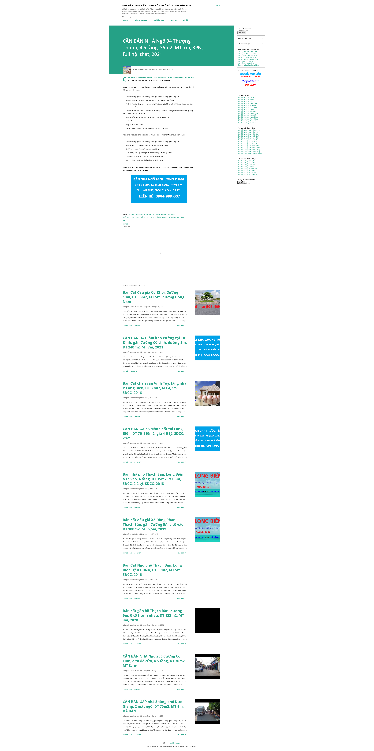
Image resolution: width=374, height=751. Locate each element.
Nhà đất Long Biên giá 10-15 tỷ (248, 150)
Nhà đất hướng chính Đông (247, 174)
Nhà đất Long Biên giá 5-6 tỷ (247, 140)
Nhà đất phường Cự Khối (246, 109)
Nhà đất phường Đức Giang (247, 111)
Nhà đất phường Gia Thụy (246, 101)
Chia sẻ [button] (125, 224)
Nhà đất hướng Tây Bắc (245, 167)
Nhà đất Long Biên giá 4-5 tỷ (248, 138)
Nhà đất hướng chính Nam (247, 169)
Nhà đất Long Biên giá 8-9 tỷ (248, 146)
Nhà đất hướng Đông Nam (247, 161)
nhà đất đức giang (147, 217)
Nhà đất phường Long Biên (247, 103)
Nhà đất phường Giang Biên (247, 113)
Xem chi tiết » (182, 325)
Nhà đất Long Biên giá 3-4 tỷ (248, 136)
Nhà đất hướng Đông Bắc (246, 163)
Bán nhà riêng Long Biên (246, 57)
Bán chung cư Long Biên (246, 61)
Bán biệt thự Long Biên (245, 63)
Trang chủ (125, 20)
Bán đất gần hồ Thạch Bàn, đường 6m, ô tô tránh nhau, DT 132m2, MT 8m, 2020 (153, 615)
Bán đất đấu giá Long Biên (247, 55)
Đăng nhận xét (135, 325)
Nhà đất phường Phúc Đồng (247, 119)
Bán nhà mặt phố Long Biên (247, 59)
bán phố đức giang (168, 214)
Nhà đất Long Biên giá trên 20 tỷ (249, 153)
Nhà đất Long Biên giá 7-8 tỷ (247, 144)
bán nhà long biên (134, 214)
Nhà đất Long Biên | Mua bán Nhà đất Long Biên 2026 (156, 5)
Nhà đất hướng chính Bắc (246, 171)
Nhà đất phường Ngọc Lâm (247, 115)
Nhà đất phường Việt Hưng (247, 107)
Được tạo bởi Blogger (172, 743)
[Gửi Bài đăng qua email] (124, 221)
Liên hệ (185, 20)
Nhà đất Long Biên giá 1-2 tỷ (248, 132)
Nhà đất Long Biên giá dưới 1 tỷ (249, 130)
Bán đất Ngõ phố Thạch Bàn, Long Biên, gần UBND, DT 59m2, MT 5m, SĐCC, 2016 (152, 570)
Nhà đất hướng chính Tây (246, 172)
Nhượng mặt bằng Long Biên (248, 65)
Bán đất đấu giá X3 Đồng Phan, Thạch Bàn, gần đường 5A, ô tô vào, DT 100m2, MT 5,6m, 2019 (153, 524)
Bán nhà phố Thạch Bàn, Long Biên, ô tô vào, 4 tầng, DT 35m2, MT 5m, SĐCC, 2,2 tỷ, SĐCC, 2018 (153, 479)
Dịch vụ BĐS (174, 20)
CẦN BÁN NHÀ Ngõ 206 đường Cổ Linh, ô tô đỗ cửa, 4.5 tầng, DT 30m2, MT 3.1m (154, 661)
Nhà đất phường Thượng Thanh (249, 123)
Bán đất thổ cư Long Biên (246, 53)
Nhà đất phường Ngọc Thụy (247, 117)
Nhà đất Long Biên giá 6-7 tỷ (247, 142)
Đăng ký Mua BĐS (141, 20)
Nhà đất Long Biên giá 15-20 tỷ (248, 152)
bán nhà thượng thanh (151, 214)
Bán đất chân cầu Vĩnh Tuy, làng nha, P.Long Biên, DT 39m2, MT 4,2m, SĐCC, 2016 (155, 388)
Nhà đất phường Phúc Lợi (246, 121)
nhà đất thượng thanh (164, 217)
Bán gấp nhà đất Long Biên (247, 51)
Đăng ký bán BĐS (158, 20)
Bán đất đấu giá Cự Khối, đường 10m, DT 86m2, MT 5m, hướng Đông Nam (153, 297)
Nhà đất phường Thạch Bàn (247, 97)
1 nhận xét (134, 371)
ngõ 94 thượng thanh (131, 217)
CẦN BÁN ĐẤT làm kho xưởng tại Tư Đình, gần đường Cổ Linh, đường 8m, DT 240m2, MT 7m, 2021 (155, 342)
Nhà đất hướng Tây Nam (246, 165)
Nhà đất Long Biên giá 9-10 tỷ (248, 148)
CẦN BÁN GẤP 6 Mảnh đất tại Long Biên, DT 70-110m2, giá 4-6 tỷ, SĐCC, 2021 (153, 433)
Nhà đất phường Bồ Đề (245, 99)
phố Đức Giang (178, 217)
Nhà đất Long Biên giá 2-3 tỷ (248, 134)
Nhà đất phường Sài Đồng (247, 105)
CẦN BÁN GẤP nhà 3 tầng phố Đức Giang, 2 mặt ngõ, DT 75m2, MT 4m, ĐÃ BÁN (153, 706)
